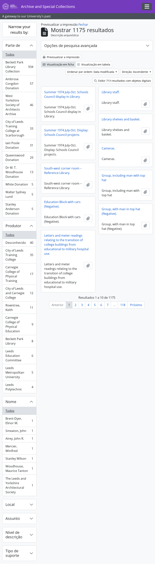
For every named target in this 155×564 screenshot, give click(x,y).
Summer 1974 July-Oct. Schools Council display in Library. (66, 94)
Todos (9, 54)
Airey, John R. (19, 439)
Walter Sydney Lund (19, 194)
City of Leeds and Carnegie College (19, 293)
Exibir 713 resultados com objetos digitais (124, 80)
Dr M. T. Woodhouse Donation (19, 172)
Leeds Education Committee (19, 355)
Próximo (136, 305)
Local (10, 504)
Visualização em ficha (60, 64)
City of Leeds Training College (19, 255)
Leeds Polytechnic (19, 387)
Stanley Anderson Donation (19, 208)
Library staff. (111, 92)
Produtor (13, 225)
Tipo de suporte (12, 553)
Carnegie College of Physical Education (19, 324)
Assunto (12, 518)
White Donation (19, 185)
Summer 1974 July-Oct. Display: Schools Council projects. (66, 132)
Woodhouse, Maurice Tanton (19, 468)
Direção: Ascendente (135, 72)
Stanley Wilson (19, 459)
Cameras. (108, 148)
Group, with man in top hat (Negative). (121, 211)
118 (122, 305)
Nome (10, 401)
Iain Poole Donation (19, 145)
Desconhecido (19, 244)
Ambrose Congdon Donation (19, 83)
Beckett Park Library (19, 341)
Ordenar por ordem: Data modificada (91, 72)
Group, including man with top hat (123, 177)
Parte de (12, 45)
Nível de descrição (13, 534)
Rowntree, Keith (19, 307)
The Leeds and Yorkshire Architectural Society (19, 485)
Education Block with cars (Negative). (62, 204)
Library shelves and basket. (121, 119)
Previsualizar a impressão (62, 57)
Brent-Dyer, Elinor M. (19, 420)
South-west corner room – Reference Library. (63, 170)
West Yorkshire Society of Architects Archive (19, 105)
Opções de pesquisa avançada (70, 45)
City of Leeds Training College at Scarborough (19, 128)
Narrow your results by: (19, 29)
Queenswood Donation (19, 157)
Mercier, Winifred (19, 448)
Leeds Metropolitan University (19, 372)
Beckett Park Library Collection (19, 66)
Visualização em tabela (95, 64)
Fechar (83, 24)
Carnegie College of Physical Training (19, 274)
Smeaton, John (19, 432)
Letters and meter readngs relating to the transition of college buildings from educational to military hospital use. (66, 244)
